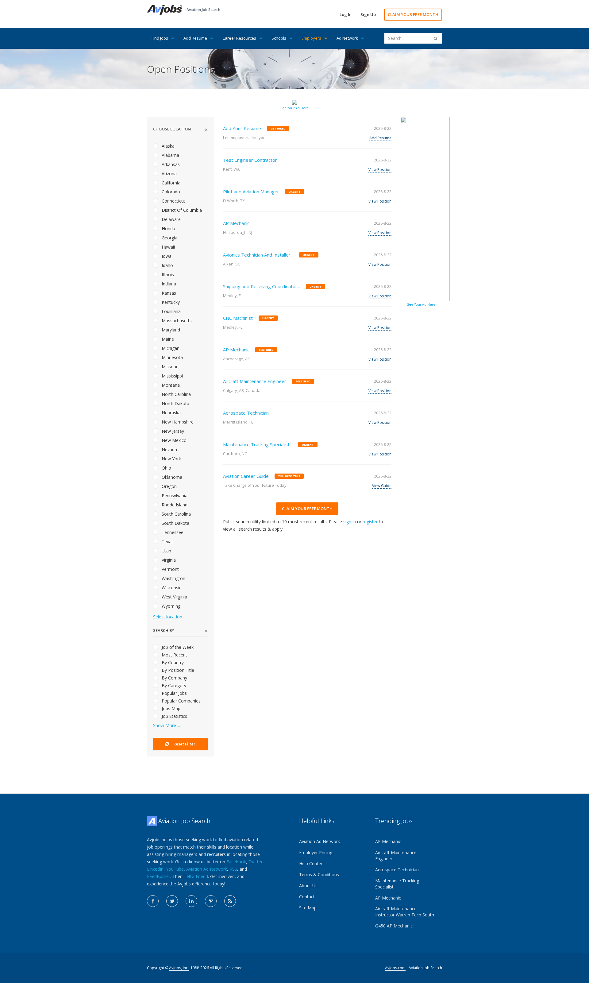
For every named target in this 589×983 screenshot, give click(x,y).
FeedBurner (158, 876)
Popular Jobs (173, 693)
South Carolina (175, 514)
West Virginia (173, 597)
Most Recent (173, 655)
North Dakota (174, 403)
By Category (173, 685)
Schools (278, 38)
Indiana (168, 284)
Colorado (170, 192)
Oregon (168, 486)
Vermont (169, 569)
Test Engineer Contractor (250, 160)
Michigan (169, 348)
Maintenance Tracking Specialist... (257, 444)
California (170, 183)
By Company (173, 678)
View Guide (381, 485)
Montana (170, 385)
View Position (379, 169)
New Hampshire (177, 422)
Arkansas (170, 164)
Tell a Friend (196, 876)
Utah (165, 551)
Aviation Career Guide (246, 476)
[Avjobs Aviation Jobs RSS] (230, 901)
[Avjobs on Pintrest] (211, 901)
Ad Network (347, 38)
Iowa (165, 256)
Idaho (166, 265)
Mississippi (171, 376)
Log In (346, 14)
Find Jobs (160, 38)
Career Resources (239, 38)
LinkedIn (155, 869)
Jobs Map (170, 708)
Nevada (168, 449)
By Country (172, 662)
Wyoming (170, 606)
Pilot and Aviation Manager (251, 191)
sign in (349, 521)
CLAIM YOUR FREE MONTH (413, 14)
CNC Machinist (238, 318)
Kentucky (170, 302)
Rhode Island (173, 505)
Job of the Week (177, 647)
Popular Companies (180, 701)
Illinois (167, 274)
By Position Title (177, 670)
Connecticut (172, 201)
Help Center (310, 863)
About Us (308, 885)
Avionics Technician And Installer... (258, 255)
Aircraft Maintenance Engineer (254, 381)
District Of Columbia (181, 210)
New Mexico (173, 440)
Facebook (236, 862)
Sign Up (368, 14)
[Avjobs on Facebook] (153, 901)
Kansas (168, 293)
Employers (311, 38)
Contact (307, 897)
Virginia (168, 560)
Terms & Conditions (319, 874)
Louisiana (170, 311)
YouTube (175, 869)
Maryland (170, 330)
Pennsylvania (173, 495)
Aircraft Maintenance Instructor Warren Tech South (404, 912)
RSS (233, 869)
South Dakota (174, 523)
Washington (172, 578)
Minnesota (171, 357)
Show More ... (166, 725)
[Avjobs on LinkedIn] (191, 901)
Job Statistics (173, 716)
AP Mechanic (236, 223)
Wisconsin (171, 587)
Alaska (167, 146)
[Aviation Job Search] (164, 10)
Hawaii (167, 247)
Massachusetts (176, 320)
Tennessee (171, 532)
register (370, 521)
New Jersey (172, 431)
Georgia (168, 238)
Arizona (168, 173)
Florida (167, 228)
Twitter (255, 862)
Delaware (170, 219)
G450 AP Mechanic (394, 926)
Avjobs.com (395, 967)
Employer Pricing (315, 852)
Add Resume (195, 38)
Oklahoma (171, 477)
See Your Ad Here (294, 108)
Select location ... (169, 617)
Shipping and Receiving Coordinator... (261, 286)
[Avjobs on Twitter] (172, 901)
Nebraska (170, 413)
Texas (167, 541)
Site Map (308, 908)
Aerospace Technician (246, 413)
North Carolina (175, 394)
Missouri (169, 367)
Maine (167, 339)
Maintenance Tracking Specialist (397, 884)
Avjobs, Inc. (179, 967)
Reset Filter (183, 744)
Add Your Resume (242, 128)
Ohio (165, 468)
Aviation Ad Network (206, 869)
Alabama (169, 155)
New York (170, 459)
